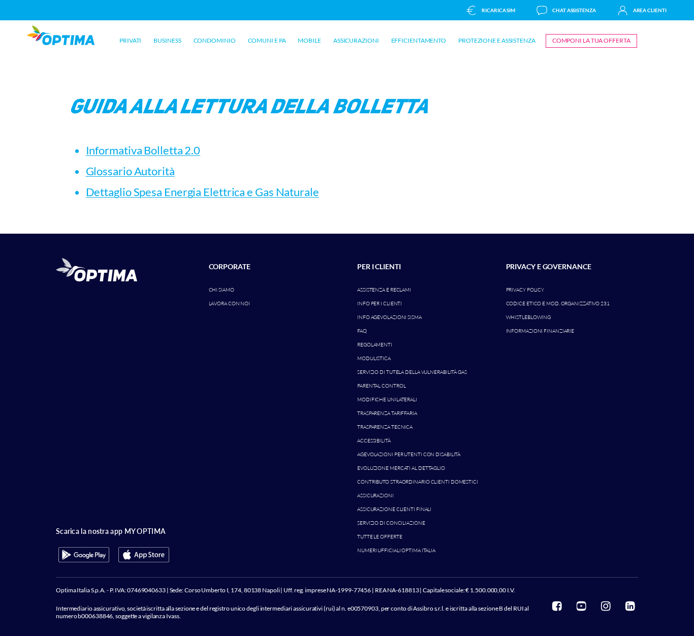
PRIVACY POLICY (525, 290)
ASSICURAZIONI (356, 40)
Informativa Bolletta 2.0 (143, 150)
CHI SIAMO (221, 290)
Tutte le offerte (379, 536)
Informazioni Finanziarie (540, 331)
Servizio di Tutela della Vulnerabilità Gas (412, 372)
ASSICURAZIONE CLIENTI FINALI (394, 509)
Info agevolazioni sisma (389, 317)
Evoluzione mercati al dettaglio (401, 468)
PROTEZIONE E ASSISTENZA (496, 40)
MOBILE (309, 40)
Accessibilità (374, 440)
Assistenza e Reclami (384, 290)
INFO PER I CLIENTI (379, 303)
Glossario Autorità (130, 171)
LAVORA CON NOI (229, 303)
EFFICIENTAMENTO (419, 40)
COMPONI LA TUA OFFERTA (591, 40)
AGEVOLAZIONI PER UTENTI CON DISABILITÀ (408, 454)
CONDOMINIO (215, 40)
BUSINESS (167, 40)
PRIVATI (130, 40)
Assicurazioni (375, 495)
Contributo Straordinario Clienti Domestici (417, 482)
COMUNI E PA (267, 40)
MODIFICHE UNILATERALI (387, 399)
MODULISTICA (374, 358)
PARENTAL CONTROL (381, 386)
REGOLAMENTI (374, 344)
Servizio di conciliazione (391, 523)
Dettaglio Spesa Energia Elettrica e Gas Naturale (202, 192)
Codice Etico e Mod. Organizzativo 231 (558, 303)
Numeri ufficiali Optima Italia (396, 550)
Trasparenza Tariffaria (387, 413)
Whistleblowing (528, 317)
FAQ (362, 331)
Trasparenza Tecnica (385, 427)
